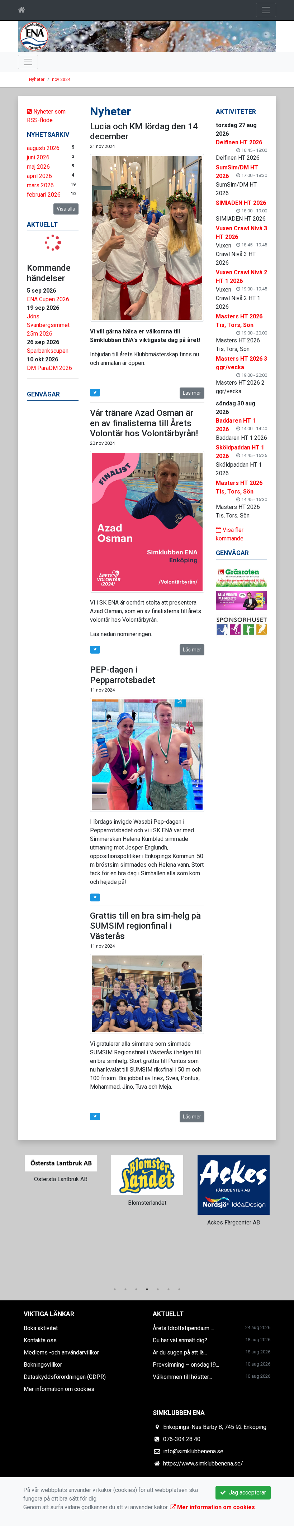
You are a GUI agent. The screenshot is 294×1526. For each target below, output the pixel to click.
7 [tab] (179, 1289)
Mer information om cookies (59, 1389)
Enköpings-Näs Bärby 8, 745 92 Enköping (214, 1427)
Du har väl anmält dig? (180, 1340)
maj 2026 (38, 166)
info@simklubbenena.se (193, 1451)
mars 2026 (40, 185)
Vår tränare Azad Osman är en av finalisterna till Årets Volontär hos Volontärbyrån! (144, 423)
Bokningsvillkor (43, 1364)
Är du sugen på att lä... (180, 1352)
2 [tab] (125, 1289)
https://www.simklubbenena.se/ (203, 1463)
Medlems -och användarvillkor (61, 1352)
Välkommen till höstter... (182, 1376)
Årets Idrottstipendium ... (183, 1328)
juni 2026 (38, 157)
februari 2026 (44, 194)
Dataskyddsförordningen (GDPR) (65, 1376)
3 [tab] (136, 1289)
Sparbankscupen (47, 350)
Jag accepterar (246, 1492)
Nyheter (36, 79)
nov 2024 (61, 79)
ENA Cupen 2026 (48, 299)
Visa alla (66, 209)
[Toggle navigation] (266, 10)
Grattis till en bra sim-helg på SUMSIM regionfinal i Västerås (145, 926)
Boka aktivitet (41, 1328)
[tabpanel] (61, 1174)
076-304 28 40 (181, 1439)
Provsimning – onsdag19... (186, 1364)
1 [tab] (114, 1289)
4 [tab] (147, 1289)
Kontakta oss (40, 1340)
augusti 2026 (43, 148)
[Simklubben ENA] (147, 36)
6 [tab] (168, 1289)
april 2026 (39, 176)
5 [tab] (157, 1289)
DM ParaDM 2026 (49, 368)
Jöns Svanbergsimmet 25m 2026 (48, 325)
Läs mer (192, 393)
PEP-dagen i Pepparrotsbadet (122, 675)
